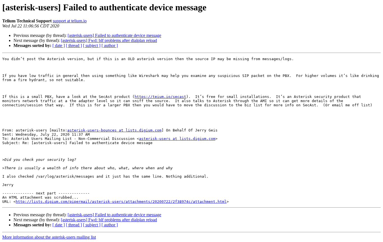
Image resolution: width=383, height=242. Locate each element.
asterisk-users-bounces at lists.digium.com (114, 130)
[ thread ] (74, 45)
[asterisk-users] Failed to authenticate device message (114, 35)
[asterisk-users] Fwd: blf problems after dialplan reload (109, 40)
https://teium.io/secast (160, 97)
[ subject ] (91, 45)
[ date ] (58, 45)
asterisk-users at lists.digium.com (177, 139)
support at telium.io (70, 20)
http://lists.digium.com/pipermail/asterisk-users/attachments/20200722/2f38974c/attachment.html (121, 201)
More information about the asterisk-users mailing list (49, 237)
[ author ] (109, 45)
